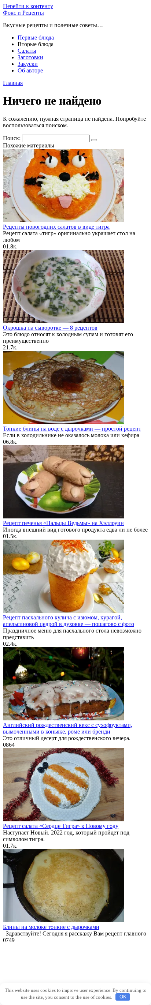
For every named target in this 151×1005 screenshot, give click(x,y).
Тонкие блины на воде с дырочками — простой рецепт (72, 428)
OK (122, 997)
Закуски (28, 64)
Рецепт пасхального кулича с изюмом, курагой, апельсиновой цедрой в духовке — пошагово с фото (68, 620)
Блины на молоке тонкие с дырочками (51, 927)
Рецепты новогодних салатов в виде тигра (56, 227)
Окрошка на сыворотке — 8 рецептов (50, 328)
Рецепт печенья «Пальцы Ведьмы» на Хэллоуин (63, 523)
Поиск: (12, 138)
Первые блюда (36, 37)
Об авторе (30, 70)
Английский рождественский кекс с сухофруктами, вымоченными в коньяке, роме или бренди (67, 728)
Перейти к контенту (28, 6)
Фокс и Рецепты (23, 13)
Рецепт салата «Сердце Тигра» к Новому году (60, 826)
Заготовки (30, 57)
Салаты (27, 51)
